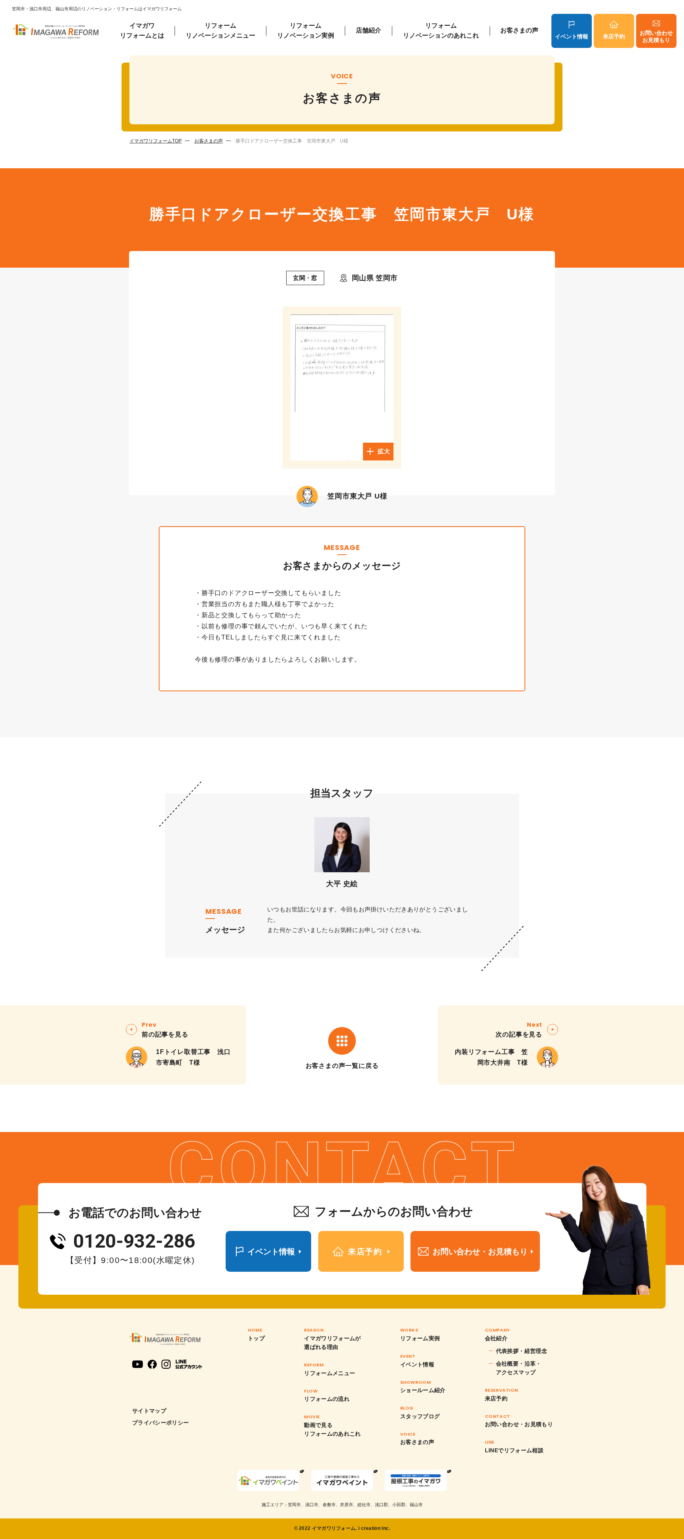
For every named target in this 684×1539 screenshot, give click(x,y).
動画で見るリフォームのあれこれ (332, 1429)
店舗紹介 (368, 30)
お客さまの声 (519, 30)
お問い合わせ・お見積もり (519, 1424)
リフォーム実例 (420, 1338)
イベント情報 (571, 36)
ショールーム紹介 (423, 1390)
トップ (256, 1338)
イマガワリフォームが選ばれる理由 (332, 1342)
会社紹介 (496, 1338)
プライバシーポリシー (160, 1422)
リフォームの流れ (327, 1399)
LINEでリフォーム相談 (514, 1450)
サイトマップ (149, 1411)
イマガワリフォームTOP (155, 141)
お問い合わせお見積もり (656, 36)
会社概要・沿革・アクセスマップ (519, 1367)
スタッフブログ (420, 1416)
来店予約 (614, 36)
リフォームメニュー (329, 1373)
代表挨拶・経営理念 (521, 1351)
